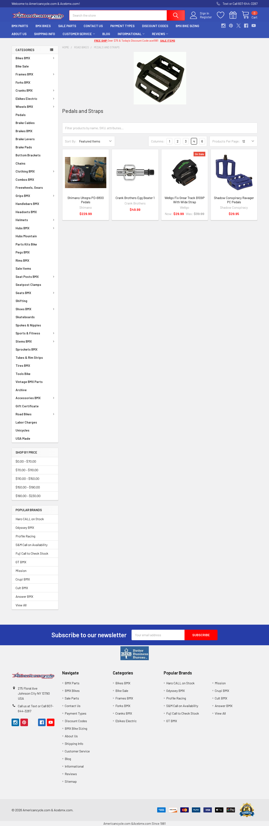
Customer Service (77, 34)
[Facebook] (246, 25)
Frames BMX (24, 74)
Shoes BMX (23, 309)
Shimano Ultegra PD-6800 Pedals (85, 200)
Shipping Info (44, 34)
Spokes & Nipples (28, 325)
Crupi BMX (23, 579)
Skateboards (25, 317)
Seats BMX (23, 293)
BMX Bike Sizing (187, 26)
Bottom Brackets (28, 155)
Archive (21, 390)
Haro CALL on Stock (30, 519)
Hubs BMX (22, 228)
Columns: (158, 141)
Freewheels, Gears (29, 187)
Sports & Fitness (28, 333)
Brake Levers (25, 139)
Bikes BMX (23, 58)
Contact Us (93, 26)
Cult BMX (22, 588)
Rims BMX (22, 260)
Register (206, 17)
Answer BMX (24, 596)
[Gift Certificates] (235, 15)
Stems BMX (24, 341)
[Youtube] (253, 25)
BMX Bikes (43, 26)
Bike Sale (22, 66)
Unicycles (22, 430)
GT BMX (21, 562)
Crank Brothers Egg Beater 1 (135, 198)
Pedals (21, 115)
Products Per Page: (226, 141)
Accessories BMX (28, 398)
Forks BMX (23, 82)
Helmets (22, 220)
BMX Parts (20, 26)
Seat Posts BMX (27, 276)
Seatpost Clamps (28, 284)
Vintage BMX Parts (29, 382)
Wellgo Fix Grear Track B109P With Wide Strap (185, 200)
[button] (134, 653)
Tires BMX (23, 365)
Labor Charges (26, 422)
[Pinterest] (231, 25)
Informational (129, 34)
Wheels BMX (24, 106)
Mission (21, 571)
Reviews (158, 34)
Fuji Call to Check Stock (32, 553)
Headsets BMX (26, 212)
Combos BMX (25, 179)
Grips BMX (23, 196)
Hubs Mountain (26, 236)
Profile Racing (25, 536)
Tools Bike (23, 374)
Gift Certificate (27, 406)
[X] (238, 25)
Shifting (21, 301)
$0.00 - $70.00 (26, 461)
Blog (106, 34)
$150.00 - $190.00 (28, 487)
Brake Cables (25, 123)
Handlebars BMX (27, 204)
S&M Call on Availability (31, 545)
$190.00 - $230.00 (28, 496)
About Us (19, 34)
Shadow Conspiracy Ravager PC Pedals (234, 200)
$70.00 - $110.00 (27, 470)
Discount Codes (155, 26)
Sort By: (70, 141)
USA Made (23, 438)
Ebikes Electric (26, 98)
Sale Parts (67, 26)
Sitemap (71, 781)
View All (21, 605)
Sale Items (23, 268)
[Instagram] (223, 25)
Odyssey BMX (25, 527)
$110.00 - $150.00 (27, 478)
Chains (20, 163)
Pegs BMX (23, 252)
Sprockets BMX (26, 349)
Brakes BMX (24, 131)
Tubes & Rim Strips (29, 357)
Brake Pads (24, 147)
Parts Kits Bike (26, 244)
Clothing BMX (25, 171)
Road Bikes (24, 414)
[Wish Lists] (223, 15)
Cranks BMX (24, 90)
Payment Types (122, 26)
